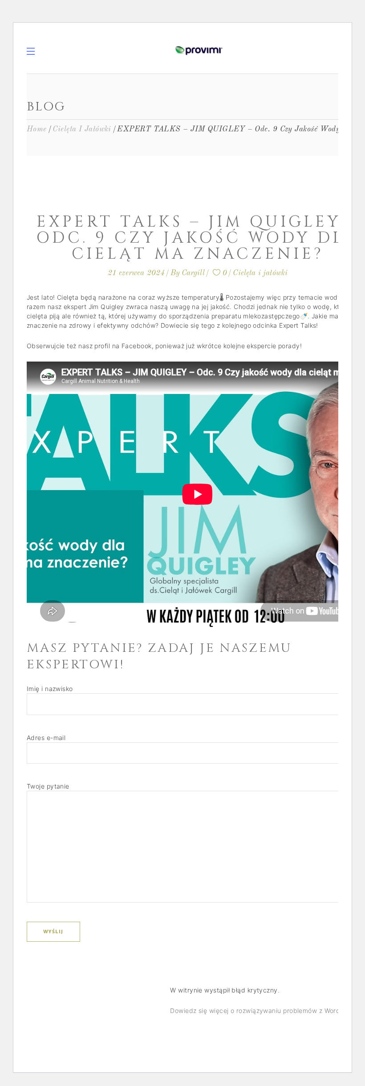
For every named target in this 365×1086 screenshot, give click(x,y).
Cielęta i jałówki (82, 129)
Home (37, 129)
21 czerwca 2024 (136, 273)
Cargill (193, 273)
